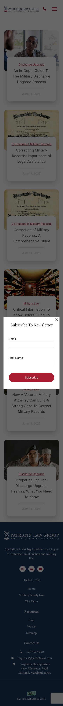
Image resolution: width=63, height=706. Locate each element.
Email (12, 339)
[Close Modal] (57, 320)
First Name (16, 358)
